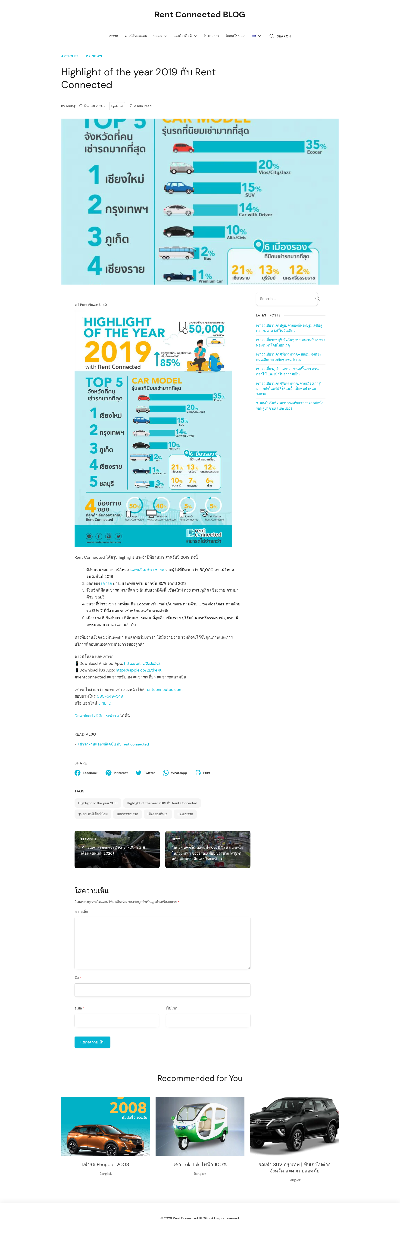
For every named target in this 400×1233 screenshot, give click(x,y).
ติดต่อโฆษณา (235, 36)
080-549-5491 (110, 696)
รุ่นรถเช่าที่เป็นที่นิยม (93, 814)
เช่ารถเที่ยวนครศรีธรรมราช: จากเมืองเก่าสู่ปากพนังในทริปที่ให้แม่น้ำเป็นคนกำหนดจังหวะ (288, 388)
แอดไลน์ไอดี (183, 36)
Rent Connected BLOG (200, 14)
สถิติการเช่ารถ (127, 814)
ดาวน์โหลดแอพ (136, 36)
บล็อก (157, 36)
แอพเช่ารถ (185, 814)
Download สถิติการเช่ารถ (97, 715)
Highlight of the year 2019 (98, 803)
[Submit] (317, 299)
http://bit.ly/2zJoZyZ (142, 663)
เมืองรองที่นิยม (157, 814)
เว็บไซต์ (171, 1008)
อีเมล (79, 1008)
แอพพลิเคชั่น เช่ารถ (147, 569)
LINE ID (104, 703)
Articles (69, 56)
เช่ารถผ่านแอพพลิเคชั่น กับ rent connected (113, 744)
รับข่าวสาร (211, 36)
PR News (94, 56)
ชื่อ (78, 978)
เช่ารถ (113, 36)
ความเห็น (81, 912)
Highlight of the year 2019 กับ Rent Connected (162, 803)
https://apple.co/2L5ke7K (139, 670)
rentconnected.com (164, 689)
